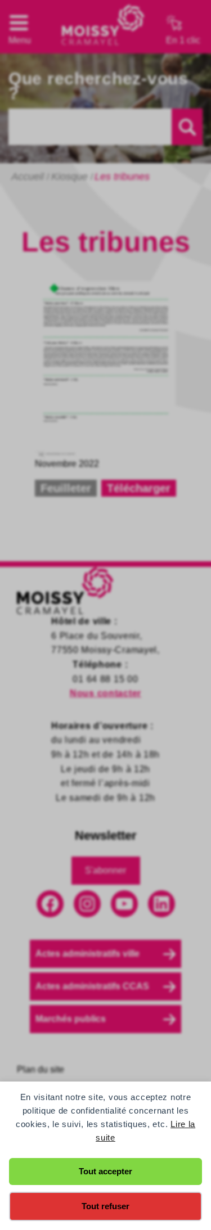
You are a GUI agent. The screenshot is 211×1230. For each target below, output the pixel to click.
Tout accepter (105, 1171)
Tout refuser (105, 1206)
